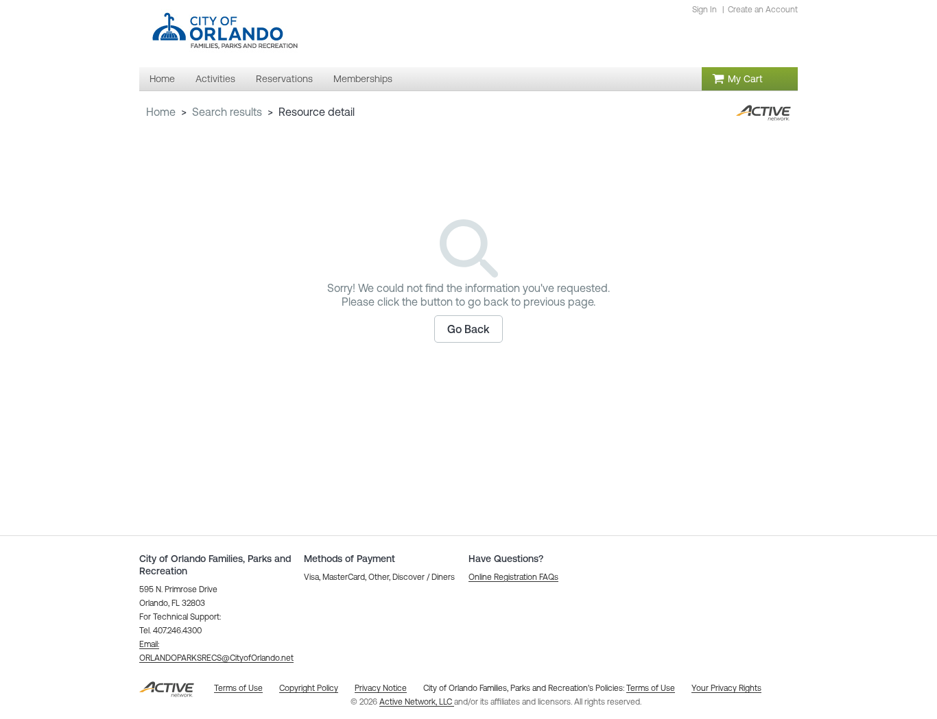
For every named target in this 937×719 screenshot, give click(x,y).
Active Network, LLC (416, 702)
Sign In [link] (704, 9)
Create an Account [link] (763, 9)
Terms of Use (650, 688)
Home (161, 112)
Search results (227, 112)
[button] (468, 329)
